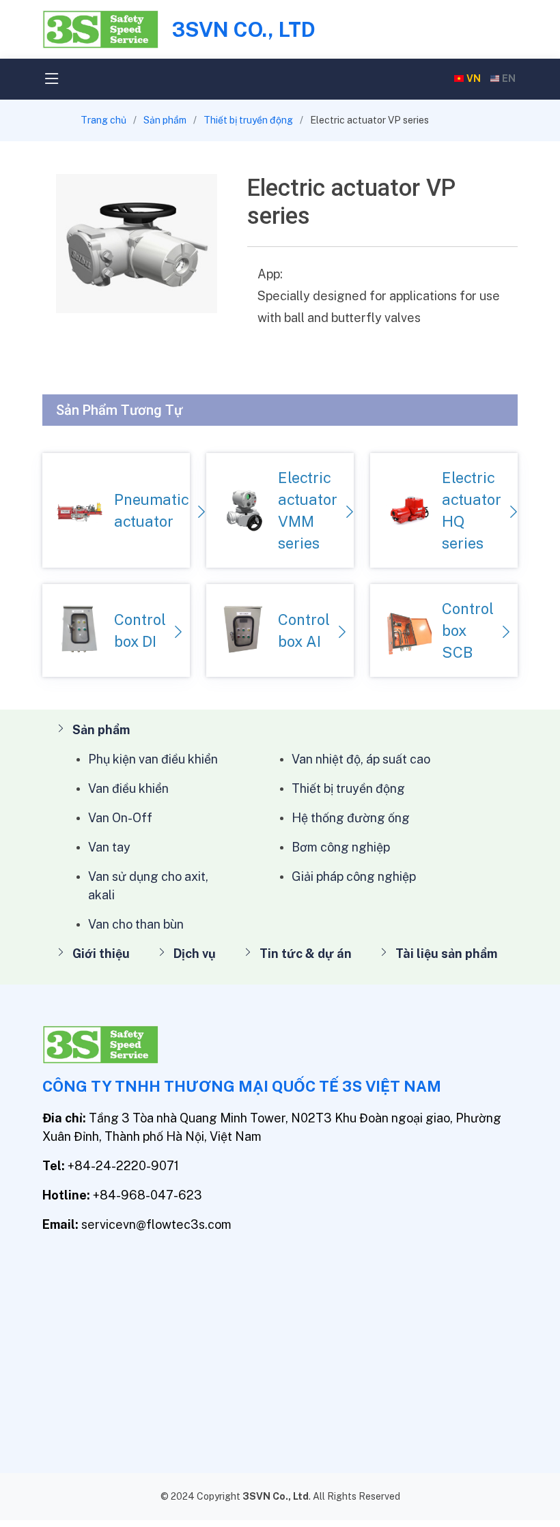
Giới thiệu (101, 953)
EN (509, 78)
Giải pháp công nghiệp (354, 876)
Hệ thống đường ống (351, 818)
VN (473, 78)
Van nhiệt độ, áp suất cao (361, 759)
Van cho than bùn (136, 924)
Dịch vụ (194, 953)
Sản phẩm (164, 120)
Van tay (109, 847)
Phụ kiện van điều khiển (153, 759)
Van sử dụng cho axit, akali (148, 885)
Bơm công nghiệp (341, 847)
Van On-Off (120, 818)
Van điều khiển (128, 788)
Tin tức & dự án (306, 953)
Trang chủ (103, 120)
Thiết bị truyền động (248, 120)
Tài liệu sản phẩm (446, 953)
